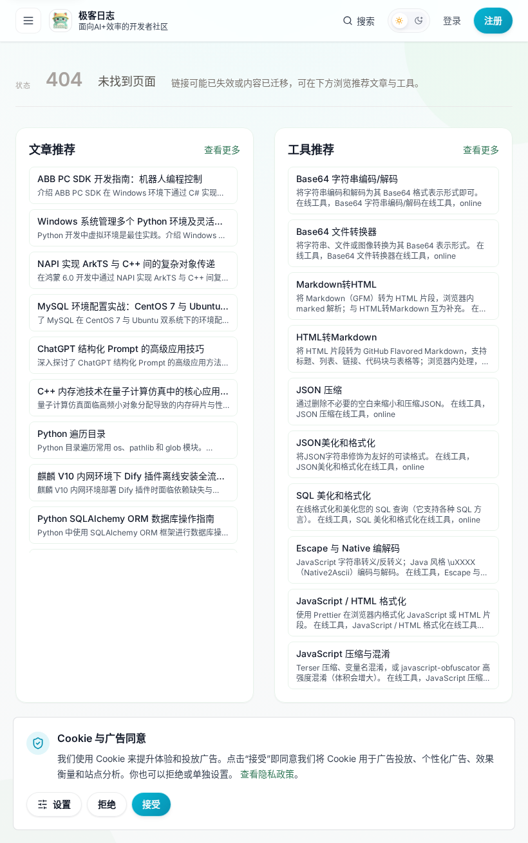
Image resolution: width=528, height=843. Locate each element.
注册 (493, 20)
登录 (452, 20)
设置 (62, 804)
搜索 (366, 20)
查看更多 (222, 149)
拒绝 (107, 804)
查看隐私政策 (267, 773)
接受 (151, 804)
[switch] (409, 20)
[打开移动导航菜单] (28, 20)
